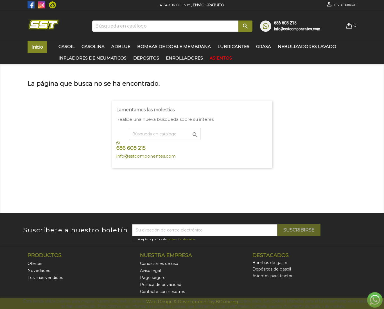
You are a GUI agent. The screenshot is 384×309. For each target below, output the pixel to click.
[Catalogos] (51, 4)
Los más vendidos (45, 277)
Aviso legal (150, 270)
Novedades (39, 270)
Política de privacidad (160, 284)
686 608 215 (285, 23)
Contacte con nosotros (162, 291)
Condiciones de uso (159, 263)
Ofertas (35, 263)
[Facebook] (31, 4)
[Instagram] (40, 4)
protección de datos (181, 239)
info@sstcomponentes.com (297, 28)
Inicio (37, 47)
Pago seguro (153, 277)
